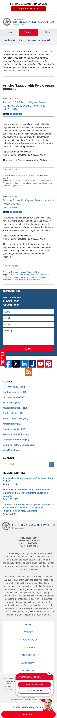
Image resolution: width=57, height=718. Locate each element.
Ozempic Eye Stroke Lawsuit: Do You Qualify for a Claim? (28, 479)
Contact (28, 32)
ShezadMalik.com (45, 611)
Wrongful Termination (16, 440)
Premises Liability (14, 429)
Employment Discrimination (19, 445)
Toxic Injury (11, 403)
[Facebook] (8, 364)
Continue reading (11, 169)
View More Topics (12, 450)
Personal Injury (33, 175)
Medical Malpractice (19, 175)
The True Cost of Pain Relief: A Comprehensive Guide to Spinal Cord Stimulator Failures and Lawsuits (26, 493)
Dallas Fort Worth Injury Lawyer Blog (28, 22)
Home (9, 32)
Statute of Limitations (29, 277)
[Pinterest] (48, 364)
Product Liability (33, 272)
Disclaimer (28, 647)
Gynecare (31, 180)
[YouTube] (40, 364)
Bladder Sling (15, 180)
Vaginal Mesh (16, 186)
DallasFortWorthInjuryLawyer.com (19, 611)
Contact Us (28, 655)
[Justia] (32, 364)
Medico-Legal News (15, 418)
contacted (19, 566)
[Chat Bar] (28, 714)
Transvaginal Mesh (21, 280)
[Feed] (28, 372)
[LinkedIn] (24, 364)
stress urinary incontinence (31, 183)
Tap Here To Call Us (28, 9)
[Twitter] (16, 364)
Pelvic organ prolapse (11, 183)
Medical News (12, 424)
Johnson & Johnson (43, 180)
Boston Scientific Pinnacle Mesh (36, 275)
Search (51, 464)
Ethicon (24, 180)
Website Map (28, 663)
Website (28, 632)
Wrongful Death (13, 397)
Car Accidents (13, 413)
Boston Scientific (16, 275)
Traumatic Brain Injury (16, 434)
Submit (28, 349)
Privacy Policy (28, 640)
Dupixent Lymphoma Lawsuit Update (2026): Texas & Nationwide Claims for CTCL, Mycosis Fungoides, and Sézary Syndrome (28, 507)
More (47, 32)
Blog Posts (29, 670)
